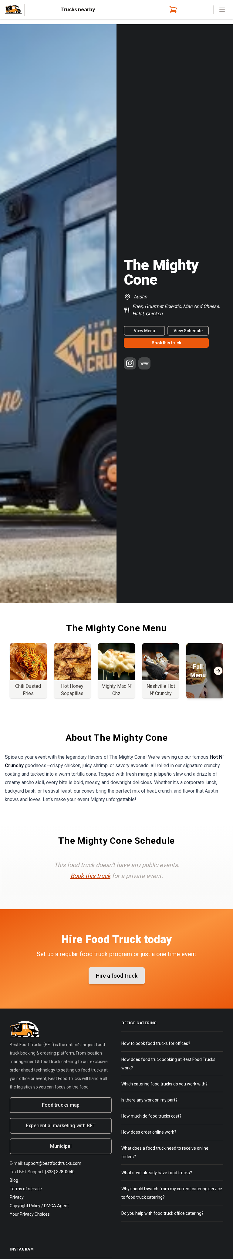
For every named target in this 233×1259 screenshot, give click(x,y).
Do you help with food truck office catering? (162, 1213)
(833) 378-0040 (60, 1171)
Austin (140, 297)
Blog (14, 1180)
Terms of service (26, 1188)
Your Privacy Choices (30, 1214)
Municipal (61, 1146)
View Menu (144, 330)
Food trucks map (60, 1105)
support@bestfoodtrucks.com (52, 1163)
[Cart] (172, 9)
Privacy (17, 1197)
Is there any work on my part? (149, 1100)
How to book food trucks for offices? (155, 1043)
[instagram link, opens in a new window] (130, 363)
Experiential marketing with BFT (61, 1125)
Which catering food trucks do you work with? (164, 1084)
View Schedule (188, 330)
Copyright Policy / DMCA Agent (39, 1205)
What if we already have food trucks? (156, 1172)
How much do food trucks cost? (151, 1116)
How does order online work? (148, 1132)
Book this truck (166, 342)
